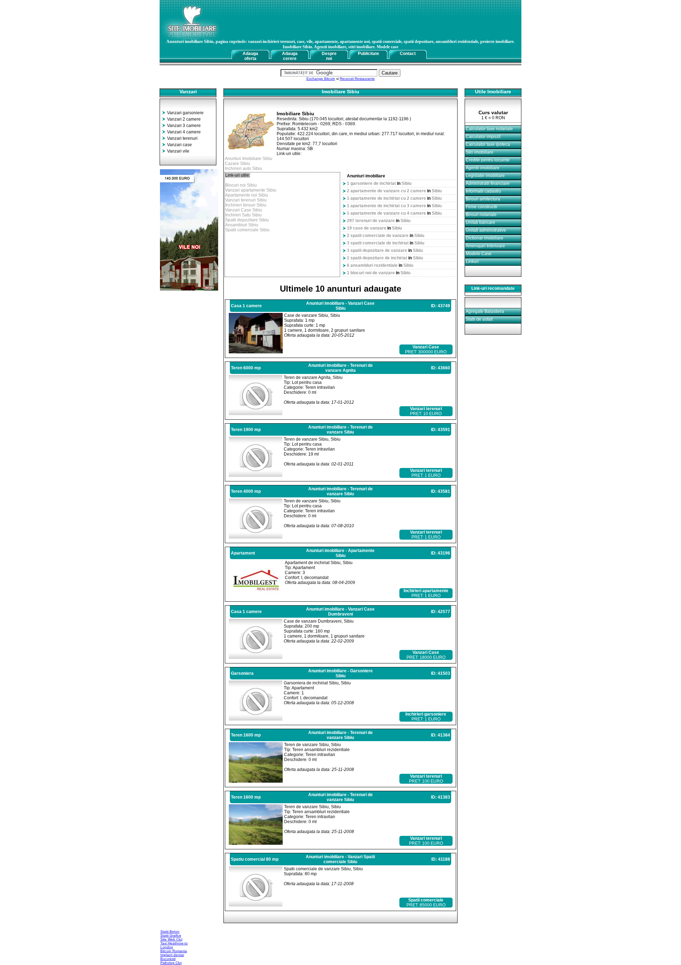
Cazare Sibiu (237, 163)
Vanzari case (179, 144)
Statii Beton (169, 931)
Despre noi (329, 56)
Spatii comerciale (425, 900)
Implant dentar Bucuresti (172, 957)
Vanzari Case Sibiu (243, 210)
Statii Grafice (170, 935)
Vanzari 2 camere (184, 119)
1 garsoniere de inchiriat (371, 183)
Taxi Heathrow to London (174, 945)
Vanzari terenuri (182, 138)
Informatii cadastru (483, 191)
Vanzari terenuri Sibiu (246, 200)
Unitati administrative (486, 230)
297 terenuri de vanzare (371, 220)
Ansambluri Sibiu (241, 224)
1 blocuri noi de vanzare (371, 272)
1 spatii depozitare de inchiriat (377, 257)
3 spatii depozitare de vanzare (377, 250)
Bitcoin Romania (173, 951)
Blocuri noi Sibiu (241, 185)
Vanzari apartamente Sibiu (250, 190)
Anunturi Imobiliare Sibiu (248, 158)
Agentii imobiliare (482, 167)
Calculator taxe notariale (489, 128)
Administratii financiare (488, 183)
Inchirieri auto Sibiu (243, 168)
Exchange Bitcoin (320, 79)
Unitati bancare (480, 222)
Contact (408, 53)
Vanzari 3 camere (184, 125)
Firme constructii (481, 206)
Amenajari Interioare (485, 245)
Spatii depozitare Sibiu (247, 219)
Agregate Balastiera (485, 311)
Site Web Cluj (171, 939)
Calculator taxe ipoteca (488, 144)
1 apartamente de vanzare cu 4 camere (386, 213)
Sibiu (406, 183)
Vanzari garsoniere (185, 112)
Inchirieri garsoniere (425, 714)
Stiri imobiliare (479, 152)
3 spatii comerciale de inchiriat (378, 243)
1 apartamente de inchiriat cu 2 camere (386, 198)
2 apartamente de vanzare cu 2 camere (386, 190)
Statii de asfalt (479, 319)
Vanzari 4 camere (184, 131)
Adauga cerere (290, 56)
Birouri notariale (481, 214)
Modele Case (479, 253)
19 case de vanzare (366, 228)
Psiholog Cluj (171, 963)
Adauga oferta (250, 56)
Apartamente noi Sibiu (246, 195)
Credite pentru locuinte (488, 160)
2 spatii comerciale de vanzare (378, 235)
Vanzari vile (178, 151)
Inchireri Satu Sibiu (243, 215)
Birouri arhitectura (483, 199)
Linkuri (472, 261)
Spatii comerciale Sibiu (247, 229)
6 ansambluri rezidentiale (372, 265)
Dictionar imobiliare (484, 238)
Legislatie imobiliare (485, 175)
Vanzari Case (426, 346)
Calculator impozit (483, 136)
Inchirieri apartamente (426, 590)
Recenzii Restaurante (357, 79)
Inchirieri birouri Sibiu (245, 205)
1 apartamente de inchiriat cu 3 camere (386, 205)
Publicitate (368, 53)
